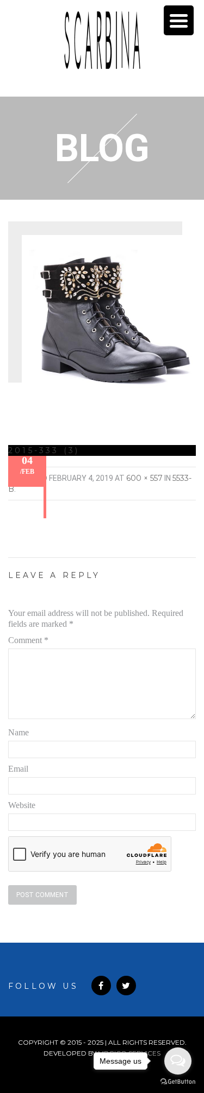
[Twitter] (126, 985)
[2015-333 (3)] (109, 315)
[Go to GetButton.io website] (177, 1081)
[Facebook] (101, 985)
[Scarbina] (102, 40)
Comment (28, 640)
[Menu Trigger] (179, 20)
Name (18, 732)
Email (18, 768)
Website (21, 805)
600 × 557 (144, 478)
